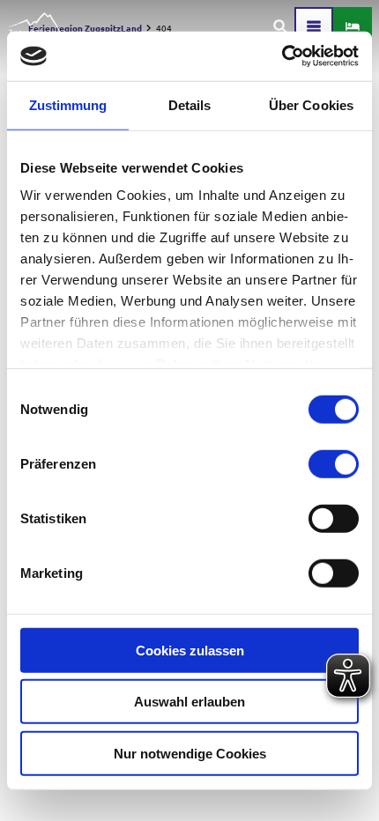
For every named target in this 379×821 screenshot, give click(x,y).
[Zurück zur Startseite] (36, 26)
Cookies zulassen (190, 649)
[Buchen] (352, 26)
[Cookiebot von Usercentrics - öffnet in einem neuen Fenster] (281, 56)
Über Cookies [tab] (311, 104)
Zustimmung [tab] (68, 104)
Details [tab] (190, 104)
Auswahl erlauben (189, 701)
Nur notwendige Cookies (190, 752)
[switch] (333, 463)
